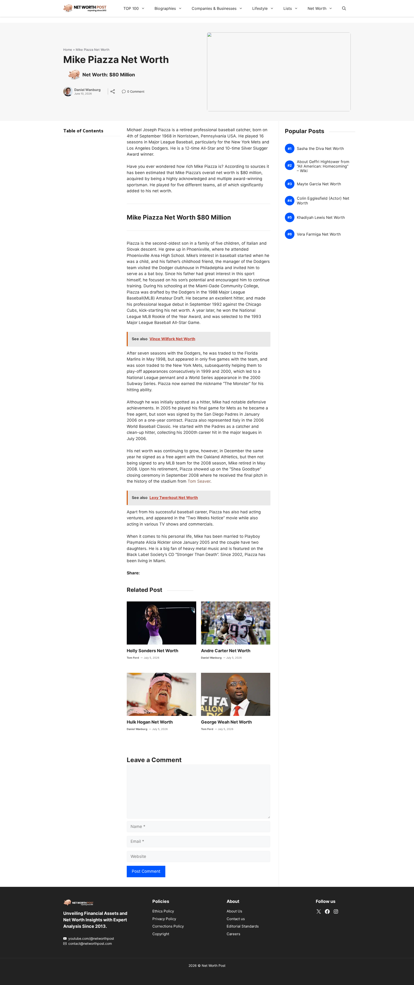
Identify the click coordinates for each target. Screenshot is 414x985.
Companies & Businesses (214, 8)
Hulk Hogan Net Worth (150, 722)
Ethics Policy (163, 911)
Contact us (236, 919)
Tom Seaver (199, 481)
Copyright (160, 934)
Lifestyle (260, 8)
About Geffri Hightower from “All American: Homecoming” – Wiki (323, 166)
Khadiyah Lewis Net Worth (321, 217)
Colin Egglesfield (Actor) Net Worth (323, 200)
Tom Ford (133, 657)
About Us (234, 911)
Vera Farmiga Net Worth (319, 234)
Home (67, 49)
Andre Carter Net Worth (225, 650)
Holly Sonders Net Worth (152, 650)
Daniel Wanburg (87, 90)
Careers (233, 934)
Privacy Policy (164, 919)
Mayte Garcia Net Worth (319, 184)
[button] (344, 8)
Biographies (165, 8)
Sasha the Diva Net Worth (320, 148)
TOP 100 (131, 8)
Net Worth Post (213, 965)
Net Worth (317, 8)
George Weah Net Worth (226, 722)
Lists (287, 8)
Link (125, 92)
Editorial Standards (243, 926)
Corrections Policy (168, 926)
